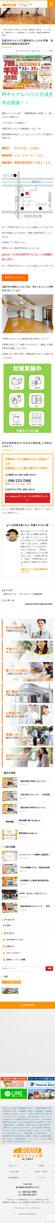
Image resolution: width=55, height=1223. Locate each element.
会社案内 (41, 1165)
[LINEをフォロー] (14, 1094)
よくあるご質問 (14, 1171)
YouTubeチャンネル (15, 939)
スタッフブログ (13, 953)
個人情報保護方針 (13, 1177)
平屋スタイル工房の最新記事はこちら (34, 570)
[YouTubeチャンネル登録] (41, 1094)
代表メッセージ (14, 1165)
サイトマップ (41, 1177)
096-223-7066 (19, 480)
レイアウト (6, 982)
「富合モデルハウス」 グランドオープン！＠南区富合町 (22, 594)
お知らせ (10, 946)
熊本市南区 (16, 982)
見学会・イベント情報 (44, 51)
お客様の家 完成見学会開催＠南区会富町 (39, 604)
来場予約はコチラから (15, 277)
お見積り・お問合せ (41, 1171)
